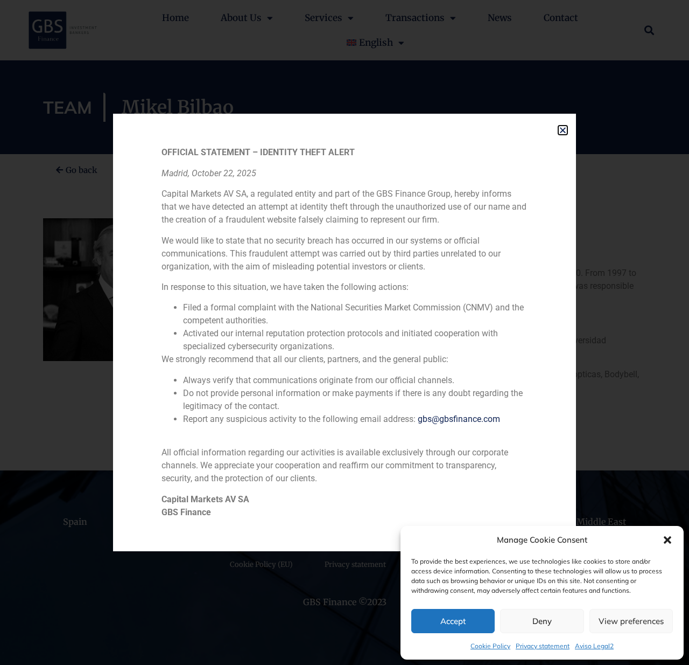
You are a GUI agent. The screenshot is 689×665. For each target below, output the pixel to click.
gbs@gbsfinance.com (459, 419)
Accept (453, 621)
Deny (542, 621)
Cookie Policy (490, 646)
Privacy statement (543, 646)
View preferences (631, 621)
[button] (667, 540)
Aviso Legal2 (594, 646)
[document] (344, 332)
